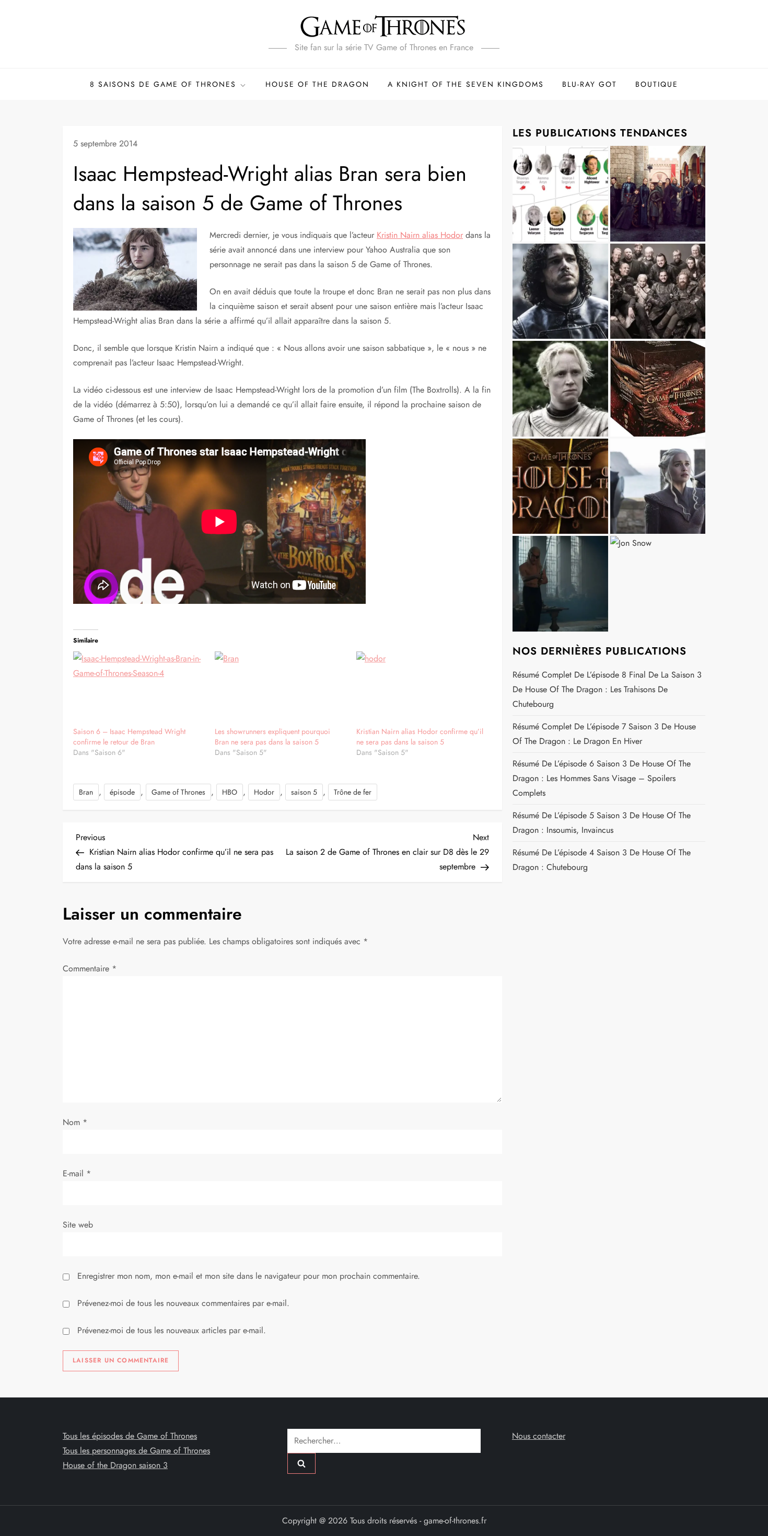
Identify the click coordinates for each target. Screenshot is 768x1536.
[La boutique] (658, 389)
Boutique (656, 84)
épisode (122, 792)
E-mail (77, 1173)
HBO (229, 792)
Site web (78, 1225)
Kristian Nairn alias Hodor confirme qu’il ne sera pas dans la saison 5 (419, 736)
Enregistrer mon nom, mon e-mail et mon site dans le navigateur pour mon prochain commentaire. (248, 1276)
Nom (75, 1122)
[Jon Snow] (658, 584)
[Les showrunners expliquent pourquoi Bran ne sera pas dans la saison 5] (280, 688)
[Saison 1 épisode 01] (560, 291)
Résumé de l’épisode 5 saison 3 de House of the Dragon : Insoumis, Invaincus (602, 822)
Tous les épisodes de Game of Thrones (130, 1436)
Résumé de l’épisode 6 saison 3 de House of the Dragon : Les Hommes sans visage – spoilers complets (602, 778)
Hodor (264, 792)
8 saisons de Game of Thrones (163, 84)
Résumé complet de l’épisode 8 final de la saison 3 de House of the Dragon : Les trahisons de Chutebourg (607, 689)
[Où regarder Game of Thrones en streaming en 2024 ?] (658, 486)
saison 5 (304, 792)
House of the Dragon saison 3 (115, 1465)
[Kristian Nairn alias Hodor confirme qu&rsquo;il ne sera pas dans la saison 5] (421, 688)
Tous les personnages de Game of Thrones (136, 1451)
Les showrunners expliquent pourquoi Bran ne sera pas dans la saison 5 (272, 736)
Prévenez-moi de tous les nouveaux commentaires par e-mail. (183, 1303)
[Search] (301, 1463)
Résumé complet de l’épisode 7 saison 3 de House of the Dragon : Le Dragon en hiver (604, 733)
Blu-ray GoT (589, 84)
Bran (86, 792)
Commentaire (90, 968)
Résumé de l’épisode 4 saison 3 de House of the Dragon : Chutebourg (602, 859)
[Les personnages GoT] (560, 389)
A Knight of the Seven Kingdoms (466, 84)
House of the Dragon (317, 84)
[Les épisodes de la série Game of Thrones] (658, 194)
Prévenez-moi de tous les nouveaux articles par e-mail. (171, 1330)
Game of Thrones (178, 792)
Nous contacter (538, 1436)
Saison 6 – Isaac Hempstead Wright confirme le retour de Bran (129, 736)
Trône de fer (352, 792)
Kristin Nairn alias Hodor (420, 235)
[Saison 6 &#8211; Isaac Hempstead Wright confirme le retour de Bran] (138, 688)
